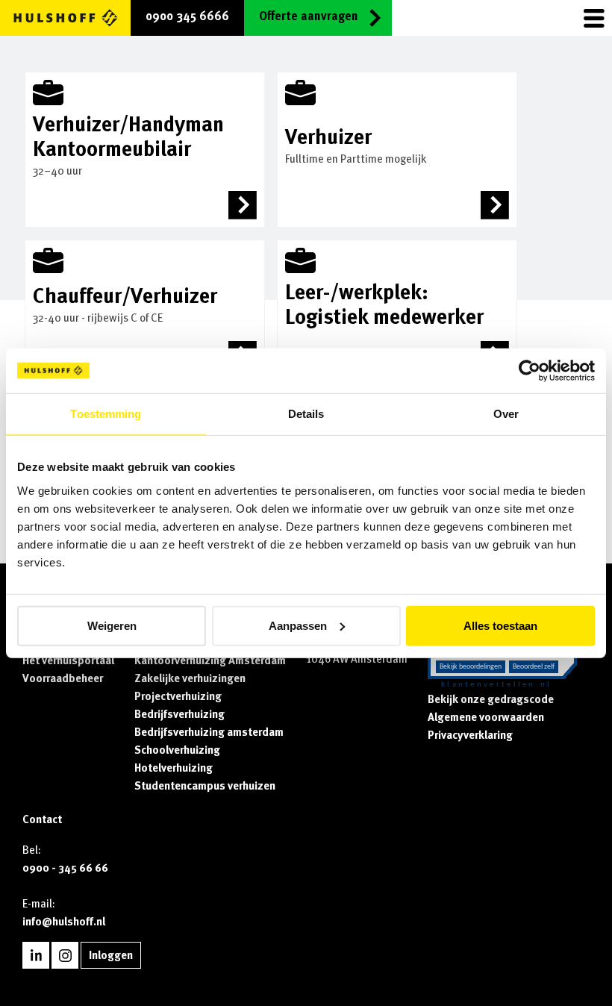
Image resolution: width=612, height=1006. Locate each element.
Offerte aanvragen (308, 16)
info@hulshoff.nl (63, 921)
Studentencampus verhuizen (204, 785)
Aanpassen (298, 625)
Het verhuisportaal (68, 660)
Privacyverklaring (470, 735)
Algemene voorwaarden (486, 717)
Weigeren (112, 625)
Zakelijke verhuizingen (190, 678)
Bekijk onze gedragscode (491, 699)
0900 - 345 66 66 (65, 867)
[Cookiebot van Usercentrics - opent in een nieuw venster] (529, 371)
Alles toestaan (500, 625)
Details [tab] (306, 413)
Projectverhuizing (178, 696)
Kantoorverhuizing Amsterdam (210, 660)
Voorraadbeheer (62, 678)
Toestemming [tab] (105, 413)
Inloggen (111, 955)
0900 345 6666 (187, 16)
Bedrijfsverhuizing (179, 714)
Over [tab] (506, 413)
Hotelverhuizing (173, 767)
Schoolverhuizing (177, 750)
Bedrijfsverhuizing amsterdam (209, 732)
